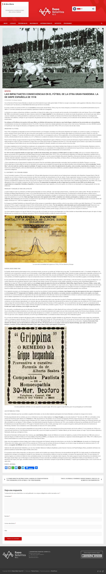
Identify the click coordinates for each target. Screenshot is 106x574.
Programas (68, 23)
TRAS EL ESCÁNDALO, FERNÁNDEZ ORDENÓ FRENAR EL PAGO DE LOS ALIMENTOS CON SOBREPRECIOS (80, 479)
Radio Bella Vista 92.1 (18, 571)
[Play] (74, 9)
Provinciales (22, 23)
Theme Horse (35, 571)
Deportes (58, 23)
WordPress (54, 571)
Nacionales (34, 23)
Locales (13, 23)
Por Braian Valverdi (17, 100)
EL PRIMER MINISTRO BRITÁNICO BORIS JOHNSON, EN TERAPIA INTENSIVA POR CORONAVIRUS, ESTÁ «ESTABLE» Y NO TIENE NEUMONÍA (27, 479)
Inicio (5, 23)
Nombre (7, 516)
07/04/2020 (8, 100)
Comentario (8, 496)
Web (6, 530)
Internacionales (46, 23)
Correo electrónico (10, 523)
